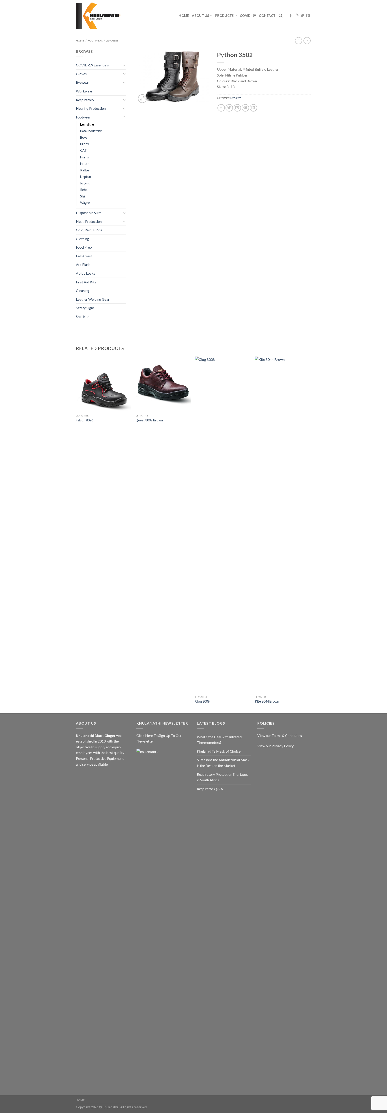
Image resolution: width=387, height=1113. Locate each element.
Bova (83, 137)
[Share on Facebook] (221, 108)
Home (184, 16)
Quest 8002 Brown (149, 420)
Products (224, 16)
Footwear (95, 40)
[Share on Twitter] (229, 108)
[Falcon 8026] (103, 384)
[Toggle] (124, 65)
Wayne (85, 203)
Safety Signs (85, 308)
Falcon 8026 (84, 420)
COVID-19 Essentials (92, 65)
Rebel (84, 190)
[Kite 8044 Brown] (282, 525)
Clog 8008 (202, 701)
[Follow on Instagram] (296, 16)
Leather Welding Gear (93, 299)
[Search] (280, 15)
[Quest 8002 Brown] (163, 384)
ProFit (85, 183)
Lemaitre (112, 40)
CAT (83, 150)
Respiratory (85, 100)
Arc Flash (83, 264)
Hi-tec (84, 164)
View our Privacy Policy (275, 746)
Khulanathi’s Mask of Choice (219, 751)
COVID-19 (248, 16)
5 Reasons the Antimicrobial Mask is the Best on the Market (223, 763)
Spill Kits (82, 316)
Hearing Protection (91, 108)
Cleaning (82, 290)
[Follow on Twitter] (302, 16)
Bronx (84, 144)
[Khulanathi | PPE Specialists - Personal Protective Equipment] (98, 16)
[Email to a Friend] (237, 108)
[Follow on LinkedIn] (308, 16)
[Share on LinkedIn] (253, 108)
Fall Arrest (84, 256)
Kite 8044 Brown (267, 701)
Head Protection (89, 221)
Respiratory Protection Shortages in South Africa (222, 777)
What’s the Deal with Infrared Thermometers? (219, 740)
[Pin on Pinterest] (245, 108)
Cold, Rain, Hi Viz (89, 230)
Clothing (82, 239)
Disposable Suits (88, 212)
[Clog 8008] (222, 525)
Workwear (84, 91)
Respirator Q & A (210, 789)
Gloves (81, 74)
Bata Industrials (91, 131)
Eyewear (82, 82)
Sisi (82, 196)
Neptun (85, 177)
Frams (84, 157)
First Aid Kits (86, 282)
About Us (200, 16)
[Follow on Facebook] (290, 16)
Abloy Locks (85, 273)
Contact (267, 16)
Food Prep (84, 247)
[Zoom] (142, 98)
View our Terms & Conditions (279, 735)
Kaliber (85, 170)
